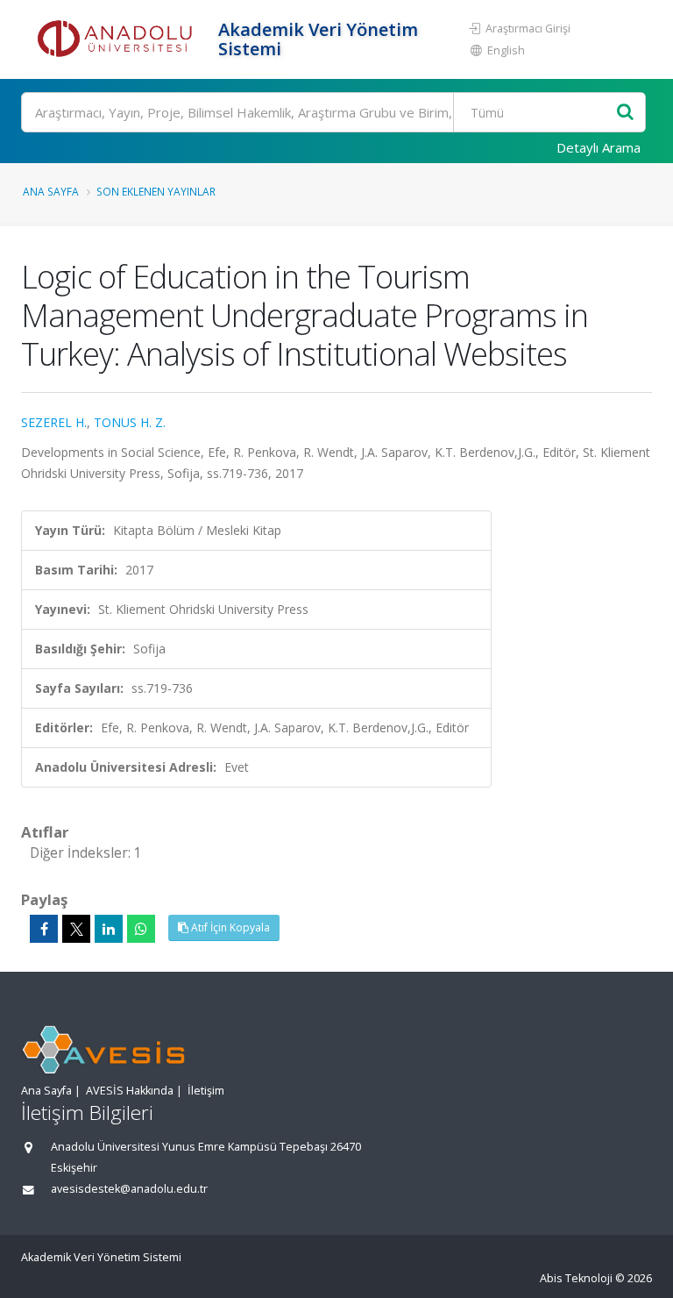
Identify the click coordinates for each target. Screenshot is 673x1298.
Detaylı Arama (598, 147)
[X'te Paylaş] (76, 929)
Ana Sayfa (51, 191)
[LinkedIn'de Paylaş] (109, 929)
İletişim (206, 1090)
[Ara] (625, 112)
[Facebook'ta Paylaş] (44, 929)
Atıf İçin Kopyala (229, 927)
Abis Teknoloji (576, 1278)
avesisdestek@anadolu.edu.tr (129, 1188)
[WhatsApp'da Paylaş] (141, 929)
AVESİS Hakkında (130, 1090)
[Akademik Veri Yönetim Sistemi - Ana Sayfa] (117, 39)
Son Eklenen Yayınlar (156, 191)
